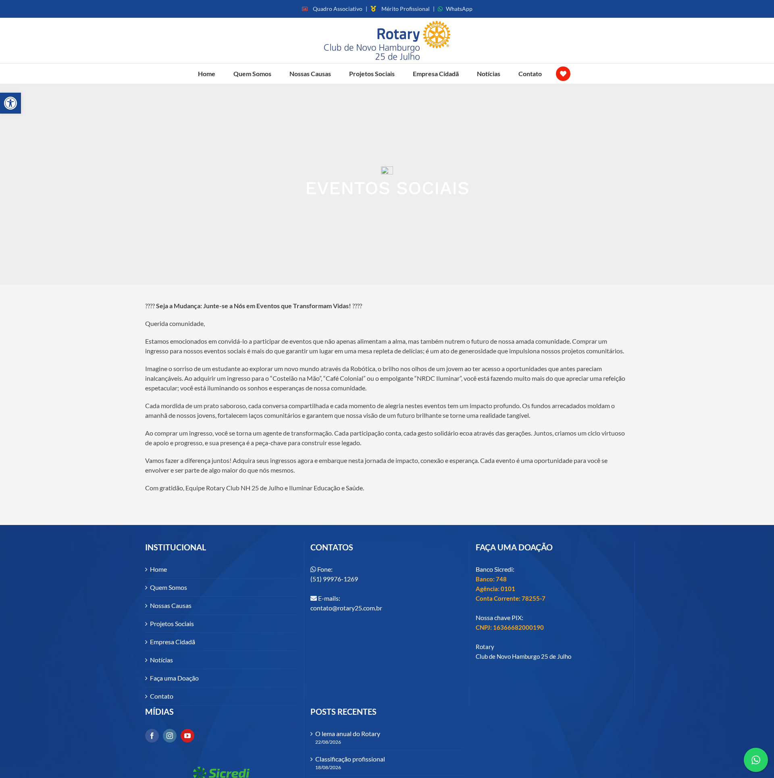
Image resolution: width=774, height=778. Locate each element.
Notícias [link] (161, 660)
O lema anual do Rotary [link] (347, 733)
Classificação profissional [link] (350, 759)
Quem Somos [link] (168, 587)
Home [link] (158, 569)
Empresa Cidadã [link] (172, 641)
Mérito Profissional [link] (405, 8)
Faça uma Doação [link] (174, 678)
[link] (10, 103)
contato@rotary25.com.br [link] (346, 608)
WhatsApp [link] (459, 8)
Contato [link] (161, 696)
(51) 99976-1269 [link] (334, 579)
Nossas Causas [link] (170, 605)
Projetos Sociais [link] (172, 623)
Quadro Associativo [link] (337, 8)
